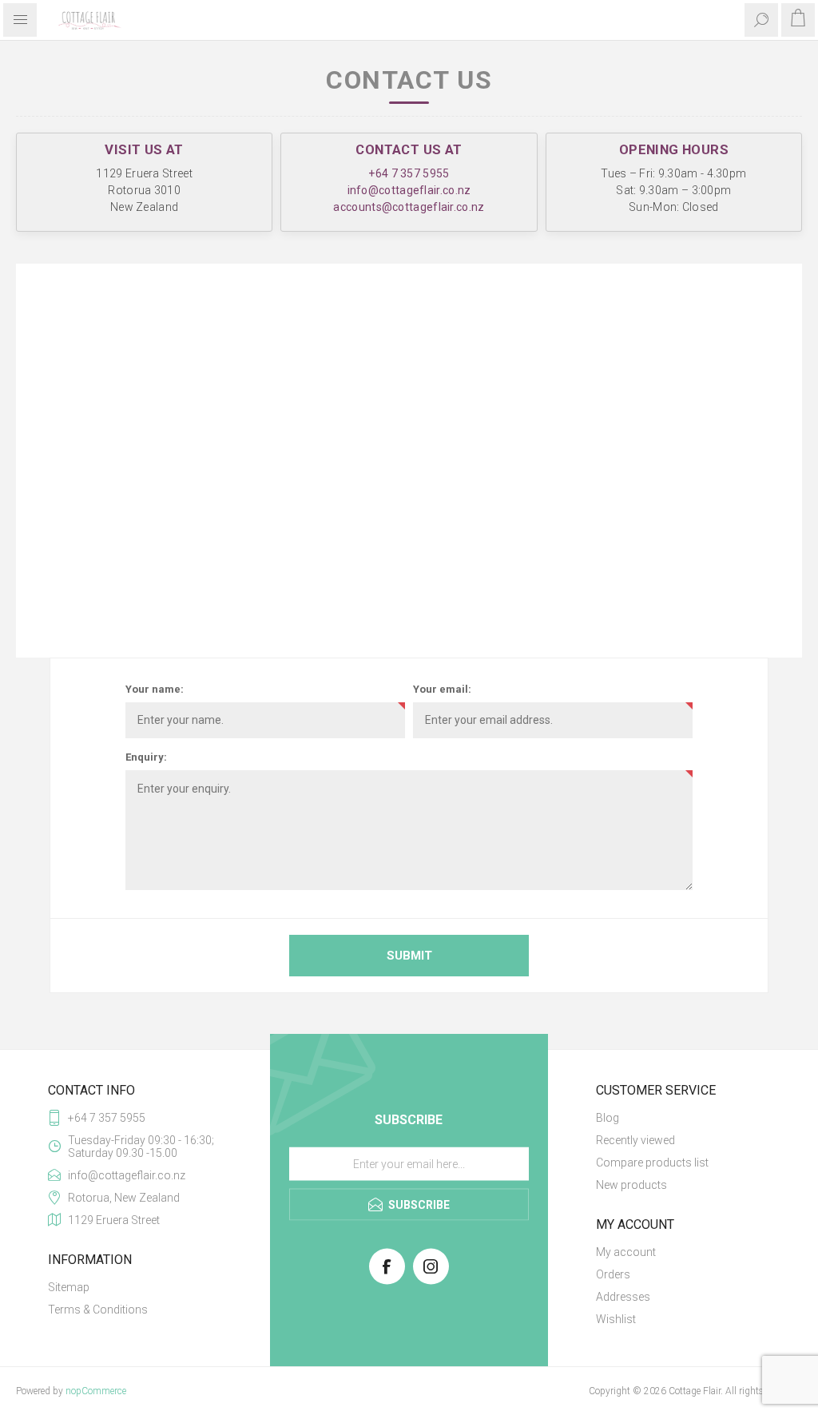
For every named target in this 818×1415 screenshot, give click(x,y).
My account (626, 1252)
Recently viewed (635, 1140)
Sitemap (68, 1287)
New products (631, 1185)
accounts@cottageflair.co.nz (408, 207)
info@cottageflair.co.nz (409, 190)
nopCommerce (96, 1391)
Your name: (154, 689)
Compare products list (652, 1162)
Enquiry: (146, 757)
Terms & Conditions (98, 1309)
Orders (613, 1274)
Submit (409, 955)
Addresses (623, 1296)
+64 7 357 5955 (408, 173)
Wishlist (616, 1319)
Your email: (442, 689)
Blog (607, 1117)
